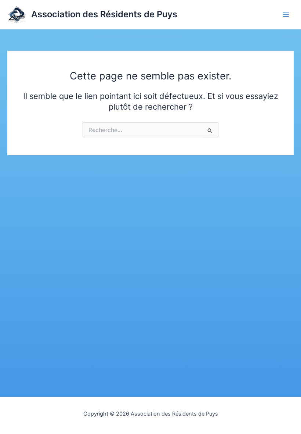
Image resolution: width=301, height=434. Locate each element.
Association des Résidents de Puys (104, 14)
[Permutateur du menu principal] (286, 14)
